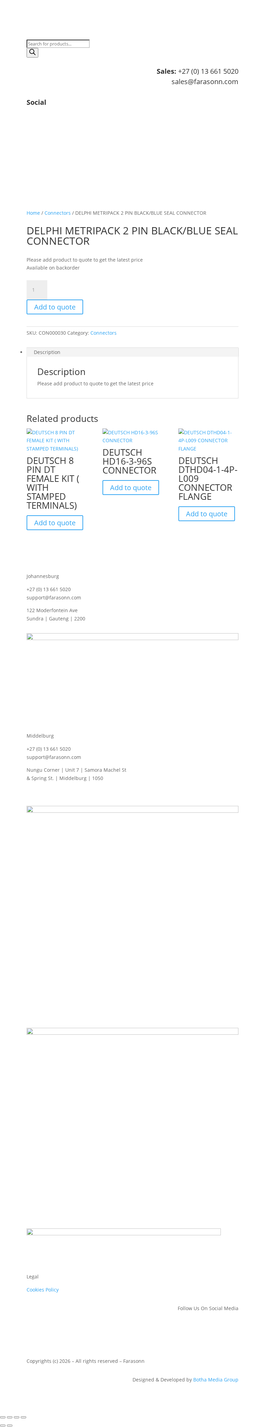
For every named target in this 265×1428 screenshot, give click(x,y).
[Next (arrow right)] (9, 1426)
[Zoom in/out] (3, 1417)
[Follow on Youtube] (232, 125)
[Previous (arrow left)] (3, 1426)
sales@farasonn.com (204, 81)
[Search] (32, 53)
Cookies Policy (43, 1289)
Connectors (58, 213)
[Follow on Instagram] (219, 125)
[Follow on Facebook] (205, 125)
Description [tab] (47, 352)
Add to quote (55, 307)
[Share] (16, 1417)
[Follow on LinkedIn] (191, 125)
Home (33, 213)
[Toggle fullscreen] (9, 1417)
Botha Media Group (215, 1379)
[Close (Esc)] (23, 1417)
